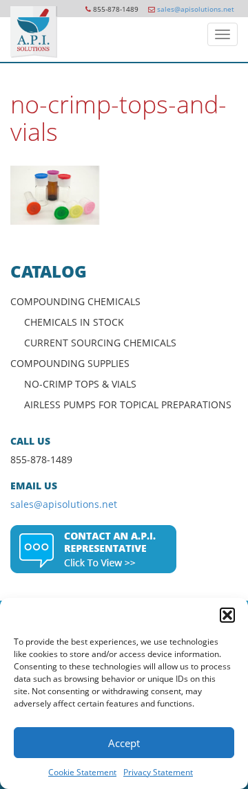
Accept (124, 743)
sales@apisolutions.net (195, 9)
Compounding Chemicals (75, 301)
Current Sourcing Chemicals (100, 342)
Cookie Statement (82, 772)
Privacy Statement (158, 772)
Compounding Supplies (70, 363)
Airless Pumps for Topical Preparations (127, 404)
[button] (227, 615)
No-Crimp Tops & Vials (80, 383)
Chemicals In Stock (74, 322)
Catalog (48, 271)
